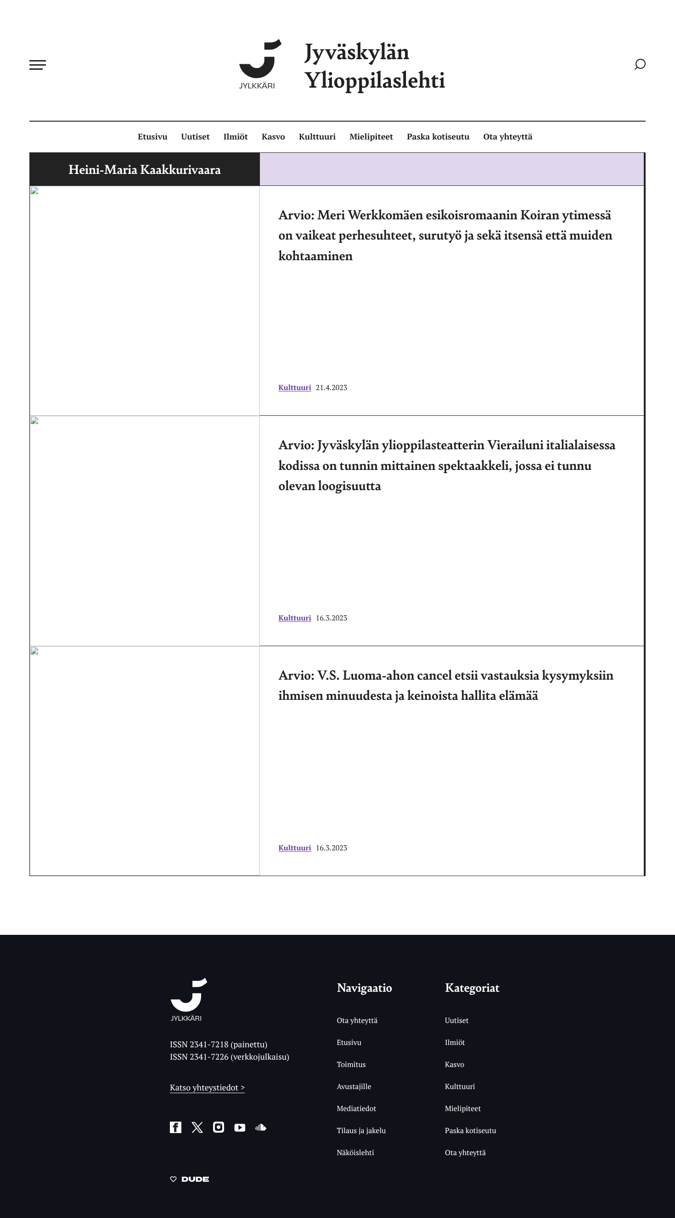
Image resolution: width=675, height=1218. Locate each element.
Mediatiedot (356, 1108)
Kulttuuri (317, 136)
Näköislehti (355, 1152)
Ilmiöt (236, 136)
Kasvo (273, 136)
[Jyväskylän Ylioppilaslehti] (189, 1017)
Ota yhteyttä (508, 136)
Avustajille (354, 1086)
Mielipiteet (371, 136)
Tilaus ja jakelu (361, 1130)
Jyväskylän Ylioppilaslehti (374, 65)
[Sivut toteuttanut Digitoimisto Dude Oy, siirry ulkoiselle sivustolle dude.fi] (189, 1181)
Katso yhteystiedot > (207, 1087)
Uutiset (195, 136)
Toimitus (351, 1064)
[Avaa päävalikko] (37, 64)
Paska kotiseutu (438, 136)
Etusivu (152, 136)
